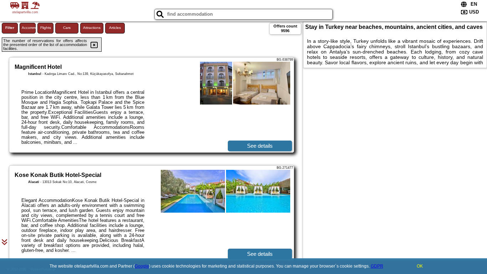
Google (142, 266)
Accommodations (29, 28)
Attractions (92, 28)
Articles (115, 28)
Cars (67, 28)
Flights (45, 28)
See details (260, 146)
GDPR (377, 266)
